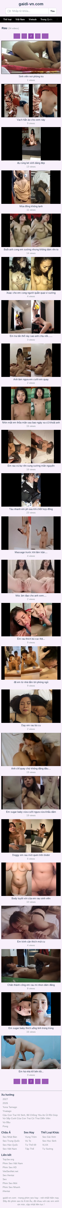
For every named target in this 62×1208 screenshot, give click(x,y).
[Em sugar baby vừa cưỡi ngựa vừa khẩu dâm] (31, 792)
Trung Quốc (47, 19)
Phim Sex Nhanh (11, 1187)
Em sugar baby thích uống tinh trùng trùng (31, 1028)
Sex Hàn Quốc (10, 1144)
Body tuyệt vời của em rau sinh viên (31, 898)
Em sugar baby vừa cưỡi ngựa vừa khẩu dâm (31, 811)
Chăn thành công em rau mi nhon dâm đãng (31, 984)
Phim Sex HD (10, 1167)
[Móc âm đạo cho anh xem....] (31, 576)
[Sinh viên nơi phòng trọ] (31, 57)
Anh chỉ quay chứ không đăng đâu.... (31, 768)
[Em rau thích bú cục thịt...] (31, 619)
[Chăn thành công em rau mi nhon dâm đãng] (31, 965)
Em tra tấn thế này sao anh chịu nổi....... (31, 336)
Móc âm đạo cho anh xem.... (31, 595)
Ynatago (7, 1111)
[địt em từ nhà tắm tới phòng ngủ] (31, 663)
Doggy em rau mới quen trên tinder (31, 855)
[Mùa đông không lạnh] (31, 187)
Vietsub (33, 19)
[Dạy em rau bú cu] (31, 706)
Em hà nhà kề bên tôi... (31, 1071)
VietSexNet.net (10, 1171)
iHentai (6, 1191)
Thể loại (7, 19)
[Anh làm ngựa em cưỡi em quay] (31, 360)
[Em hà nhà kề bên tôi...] (31, 1052)
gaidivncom (31, 4)
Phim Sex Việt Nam (13, 1163)
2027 (5, 1099)
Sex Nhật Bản (10, 1137)
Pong (5, 1126)
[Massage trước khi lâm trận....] (31, 533)
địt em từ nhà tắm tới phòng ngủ (31, 682)
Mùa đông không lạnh (31, 206)
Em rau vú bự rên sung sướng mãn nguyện (31, 465)
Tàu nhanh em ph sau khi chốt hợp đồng (31, 509)
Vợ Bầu (6, 1122)
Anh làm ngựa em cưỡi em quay (31, 379)
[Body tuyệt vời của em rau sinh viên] (31, 879)
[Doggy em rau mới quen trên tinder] (31, 836)
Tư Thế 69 (30, 1144)
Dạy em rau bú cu (31, 725)
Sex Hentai (8, 1175)
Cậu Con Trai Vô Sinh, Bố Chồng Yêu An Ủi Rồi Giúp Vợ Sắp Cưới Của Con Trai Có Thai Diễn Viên (30, 1117)
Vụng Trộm (31, 1137)
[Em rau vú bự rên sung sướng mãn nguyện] (31, 446)
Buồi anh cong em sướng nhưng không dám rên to (31, 249)
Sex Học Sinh (49, 1141)
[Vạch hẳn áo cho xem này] (31, 100)
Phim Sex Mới (10, 1183)
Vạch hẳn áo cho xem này (31, 119)
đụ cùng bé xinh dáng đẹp (31, 162)
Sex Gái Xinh (49, 1137)
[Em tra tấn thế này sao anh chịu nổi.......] (31, 317)
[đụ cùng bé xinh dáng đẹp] (31, 143)
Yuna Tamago (10, 1107)
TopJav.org (8, 1159)
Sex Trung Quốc (11, 1141)
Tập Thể (29, 1148)
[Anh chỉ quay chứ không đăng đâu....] (31, 749)
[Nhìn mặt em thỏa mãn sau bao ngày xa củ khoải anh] (31, 403)
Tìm (52, 11)
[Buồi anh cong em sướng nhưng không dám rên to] (31, 230)
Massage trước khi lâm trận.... (31, 552)
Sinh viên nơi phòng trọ (31, 76)
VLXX (45, 1144)
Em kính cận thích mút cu (31, 941)
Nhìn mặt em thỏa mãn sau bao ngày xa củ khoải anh (31, 422)
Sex (5, 1179)
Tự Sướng (47, 1148)
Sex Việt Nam (10, 1148)
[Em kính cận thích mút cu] (31, 922)
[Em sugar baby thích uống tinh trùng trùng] (31, 1009)
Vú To (28, 1141)
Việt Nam (20, 19)
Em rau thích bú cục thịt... (31, 638)
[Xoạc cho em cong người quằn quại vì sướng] (31, 273)
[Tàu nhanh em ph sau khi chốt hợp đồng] (31, 490)
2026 (5, 1103)
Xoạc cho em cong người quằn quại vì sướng (31, 292)
